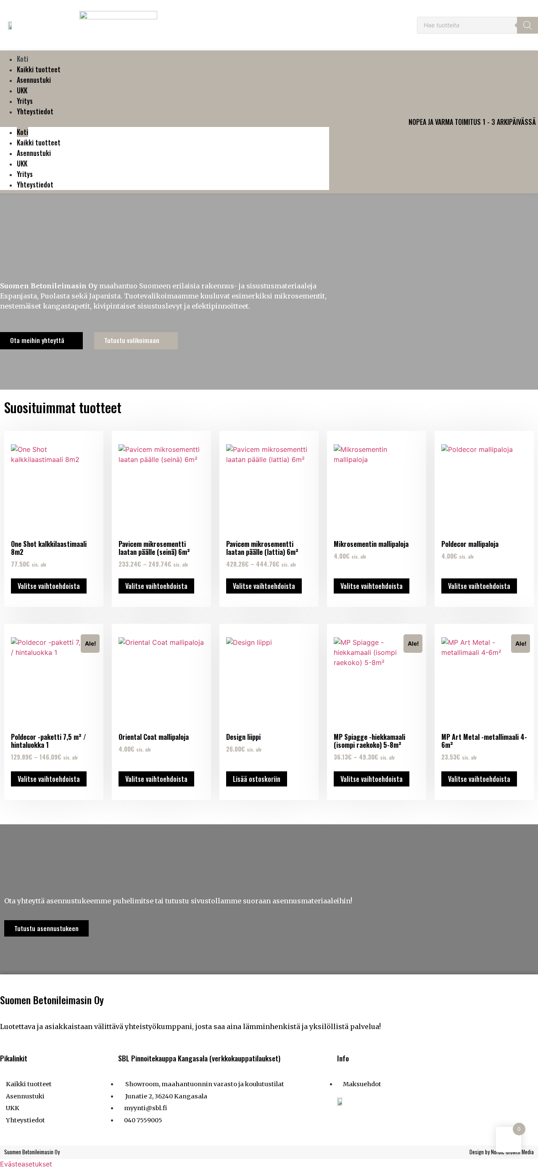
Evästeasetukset (26, 1164)
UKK (22, 90)
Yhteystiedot (35, 111)
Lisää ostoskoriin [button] (256, 779)
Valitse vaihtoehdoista (49, 586)
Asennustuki (34, 80)
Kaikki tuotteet (39, 69)
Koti (22, 59)
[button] (164, 122)
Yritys (25, 101)
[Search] (527, 25)
